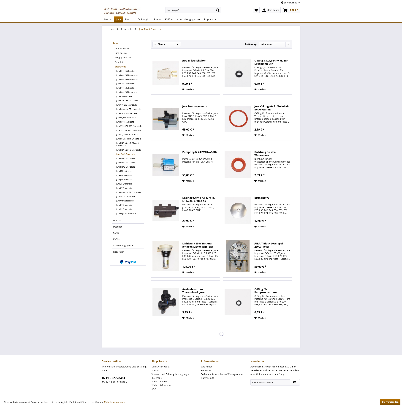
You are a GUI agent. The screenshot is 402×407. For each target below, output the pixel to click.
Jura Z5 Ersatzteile (124, 183)
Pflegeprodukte (123, 57)
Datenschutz (207, 377)
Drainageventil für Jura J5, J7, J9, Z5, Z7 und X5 (198, 199)
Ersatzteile (120, 66)
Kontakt (156, 370)
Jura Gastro (121, 52)
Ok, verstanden (390, 401)
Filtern (161, 44)
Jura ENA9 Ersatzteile (125, 167)
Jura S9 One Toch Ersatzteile (128, 138)
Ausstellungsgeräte (123, 245)
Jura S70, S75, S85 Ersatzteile (129, 126)
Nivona (117, 220)
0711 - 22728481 (113, 378)
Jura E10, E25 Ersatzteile (127, 88)
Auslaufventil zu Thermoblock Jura (193, 291)
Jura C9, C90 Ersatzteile (126, 105)
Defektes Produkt (160, 366)
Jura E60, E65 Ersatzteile (127, 79)
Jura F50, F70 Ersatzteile (126, 113)
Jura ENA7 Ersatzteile (125, 162)
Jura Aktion (206, 366)
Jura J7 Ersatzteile (124, 175)
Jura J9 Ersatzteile (124, 179)
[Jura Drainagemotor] (165, 119)
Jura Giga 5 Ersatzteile (126, 213)
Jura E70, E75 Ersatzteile (127, 83)
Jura (115, 43)
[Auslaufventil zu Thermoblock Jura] (165, 302)
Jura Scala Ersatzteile (125, 196)
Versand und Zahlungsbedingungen (171, 374)
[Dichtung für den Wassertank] (238, 165)
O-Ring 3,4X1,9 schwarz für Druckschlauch (271, 62)
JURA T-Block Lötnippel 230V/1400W (268, 245)
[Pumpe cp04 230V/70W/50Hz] (165, 165)
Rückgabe (157, 377)
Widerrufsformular (161, 385)
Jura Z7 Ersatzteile (124, 188)
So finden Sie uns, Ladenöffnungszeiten (222, 374)
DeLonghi (118, 226)
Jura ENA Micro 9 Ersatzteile (128, 150)
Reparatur (118, 251)
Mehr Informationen (114, 402)
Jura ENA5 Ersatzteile (125, 158)
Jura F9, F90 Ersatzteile (126, 117)
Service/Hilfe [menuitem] (290, 2)
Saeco (116, 232)
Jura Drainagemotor (194, 106)
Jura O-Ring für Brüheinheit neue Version (271, 108)
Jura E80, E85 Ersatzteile (127, 92)
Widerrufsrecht (160, 381)
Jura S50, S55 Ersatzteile (127, 121)
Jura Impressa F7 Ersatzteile (128, 109)
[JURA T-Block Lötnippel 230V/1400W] (238, 256)
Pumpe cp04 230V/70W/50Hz (199, 152)
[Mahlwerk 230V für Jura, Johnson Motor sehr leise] (165, 256)
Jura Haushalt (122, 48)
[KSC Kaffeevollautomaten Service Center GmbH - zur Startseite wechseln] (123, 11)
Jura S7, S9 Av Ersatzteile (127, 134)
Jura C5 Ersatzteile (124, 96)
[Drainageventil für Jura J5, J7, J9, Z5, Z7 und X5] (165, 210)
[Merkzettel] (256, 10)
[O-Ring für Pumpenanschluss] (238, 302)
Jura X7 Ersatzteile (124, 205)
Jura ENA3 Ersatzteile (126, 154)
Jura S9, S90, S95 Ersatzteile (128, 130)
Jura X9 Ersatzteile (124, 209)
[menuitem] (193, 10)
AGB (154, 389)
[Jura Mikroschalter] (165, 73)
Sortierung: (251, 44)
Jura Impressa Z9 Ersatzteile (128, 192)
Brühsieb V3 (261, 197)
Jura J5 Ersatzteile (124, 171)
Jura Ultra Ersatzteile (125, 200)
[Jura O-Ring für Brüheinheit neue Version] (238, 119)
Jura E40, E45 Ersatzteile (127, 75)
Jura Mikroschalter (194, 60)
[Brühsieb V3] (238, 210)
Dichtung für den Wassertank (265, 153)
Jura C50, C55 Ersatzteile (127, 100)
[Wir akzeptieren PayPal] (128, 262)
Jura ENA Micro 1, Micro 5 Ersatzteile (127, 144)
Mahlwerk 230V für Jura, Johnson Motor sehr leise (197, 245)
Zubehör (119, 62)
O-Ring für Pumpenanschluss (265, 291)
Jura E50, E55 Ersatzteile (127, 71)
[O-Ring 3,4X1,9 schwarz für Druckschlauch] (238, 73)
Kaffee (116, 239)
